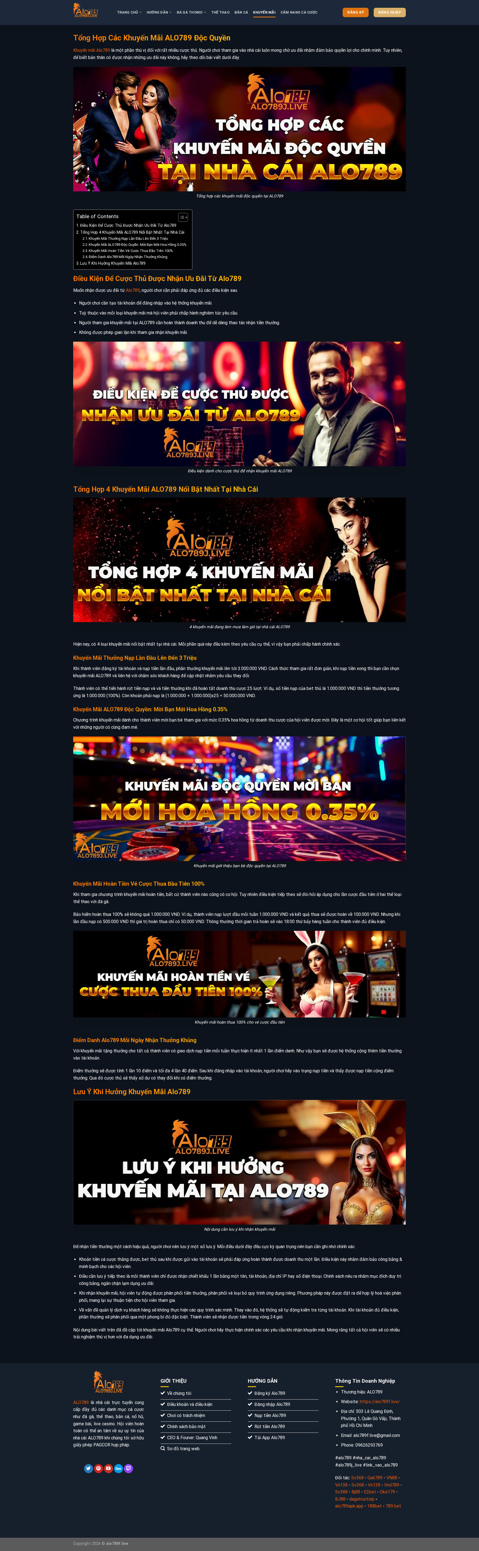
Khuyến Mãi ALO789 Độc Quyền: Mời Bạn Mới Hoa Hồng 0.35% (138, 245)
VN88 (391, 1477)
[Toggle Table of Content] (180, 217)
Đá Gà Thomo (190, 12)
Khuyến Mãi (264, 12)
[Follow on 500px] (118, 1468)
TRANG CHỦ (127, 12)
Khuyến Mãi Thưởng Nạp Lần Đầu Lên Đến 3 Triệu (128, 238)
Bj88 (355, 1492)
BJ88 (340, 1499)
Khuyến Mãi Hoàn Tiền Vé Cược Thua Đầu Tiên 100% (131, 251)
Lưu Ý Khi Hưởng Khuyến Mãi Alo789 (113, 263)
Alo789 (133, 290)
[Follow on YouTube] (108, 1468)
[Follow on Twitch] (128, 1468)
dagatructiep (361, 1499)
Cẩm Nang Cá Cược (299, 12)
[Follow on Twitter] (88, 1468)
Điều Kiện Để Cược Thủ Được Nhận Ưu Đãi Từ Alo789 (128, 225)
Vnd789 (391, 1485)
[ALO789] (91, 12)
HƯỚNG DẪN (157, 12)
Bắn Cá (241, 12)
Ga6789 (375, 1477)
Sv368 (357, 1477)
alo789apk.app (350, 1506)
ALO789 (81, 1402)
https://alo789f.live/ (380, 1401)
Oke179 (387, 1492)
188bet (374, 1506)
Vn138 (341, 1485)
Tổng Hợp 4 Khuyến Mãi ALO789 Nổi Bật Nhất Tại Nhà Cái (132, 232)
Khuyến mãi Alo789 (91, 50)
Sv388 (341, 1492)
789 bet (393, 1506)
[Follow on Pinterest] (98, 1468)
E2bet (370, 1492)
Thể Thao (220, 12)
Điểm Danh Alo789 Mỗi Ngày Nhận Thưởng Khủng (128, 257)
